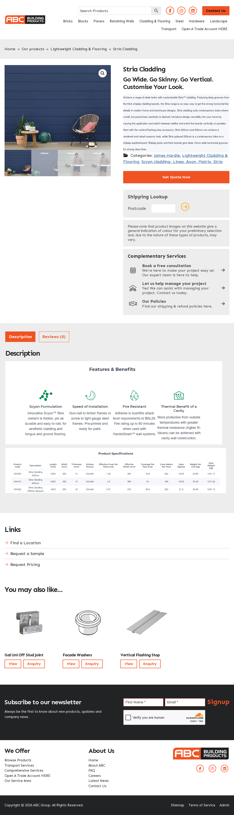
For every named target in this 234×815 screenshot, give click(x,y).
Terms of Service (202, 805)
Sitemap (177, 805)
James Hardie (167, 155)
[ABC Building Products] (25, 17)
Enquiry (34, 664)
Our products (33, 49)
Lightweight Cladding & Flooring (79, 49)
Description (20, 336)
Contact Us (216, 10)
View (13, 664)
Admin (224, 805)
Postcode (137, 208)
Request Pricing (25, 564)
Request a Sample (27, 553)
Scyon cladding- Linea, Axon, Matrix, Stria (182, 161)
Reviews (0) (54, 336)
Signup (218, 701)
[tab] (20, 336)
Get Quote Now (176, 177)
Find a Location (25, 542)
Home (10, 49)
